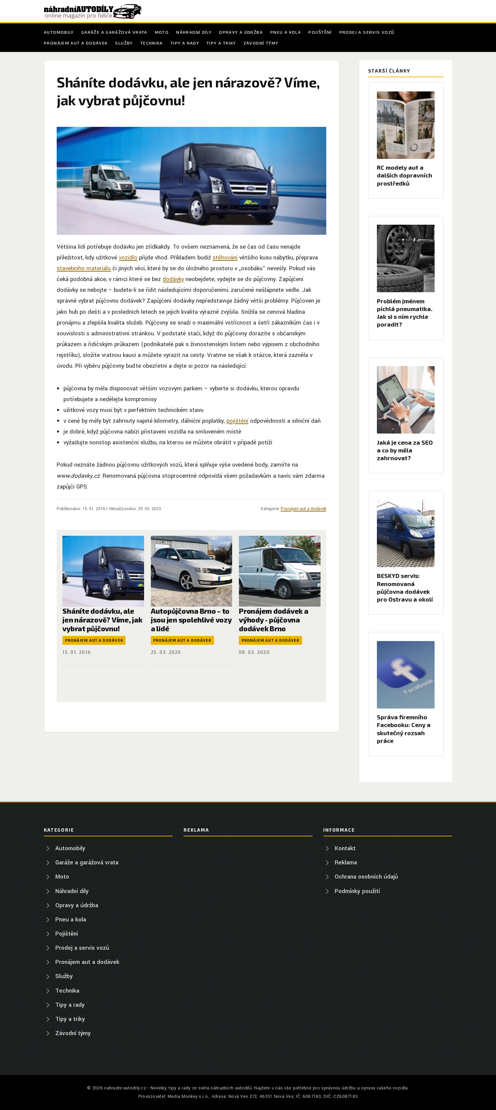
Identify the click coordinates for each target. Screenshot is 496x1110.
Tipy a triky (221, 43)
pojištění (237, 421)
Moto (162, 32)
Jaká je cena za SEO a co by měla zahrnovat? (405, 450)
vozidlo (128, 257)
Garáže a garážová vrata (114, 32)
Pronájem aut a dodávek (76, 43)
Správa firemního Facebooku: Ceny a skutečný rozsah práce (404, 728)
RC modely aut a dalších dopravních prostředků (404, 175)
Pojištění (320, 32)
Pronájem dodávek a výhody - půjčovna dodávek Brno (273, 619)
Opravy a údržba (241, 32)
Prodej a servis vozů (366, 32)
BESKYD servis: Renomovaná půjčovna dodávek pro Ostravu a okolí (405, 587)
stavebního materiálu (84, 268)
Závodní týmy (261, 43)
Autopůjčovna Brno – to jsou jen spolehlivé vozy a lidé (191, 619)
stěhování (225, 257)
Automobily (59, 32)
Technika (151, 43)
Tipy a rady (184, 43)
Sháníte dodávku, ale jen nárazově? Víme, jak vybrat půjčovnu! (102, 619)
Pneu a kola (285, 32)
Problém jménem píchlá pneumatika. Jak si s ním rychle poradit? (405, 312)
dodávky (173, 279)
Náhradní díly (194, 32)
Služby (124, 43)
